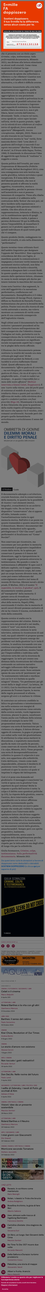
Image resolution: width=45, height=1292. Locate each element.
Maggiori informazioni (9, 1285)
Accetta (5, 1289)
